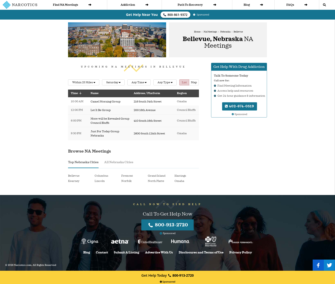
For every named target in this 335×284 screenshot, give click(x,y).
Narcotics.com (22, 265)
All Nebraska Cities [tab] (118, 162)
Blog (247, 5)
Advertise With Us (159, 252)
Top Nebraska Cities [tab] (83, 162)
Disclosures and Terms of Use (201, 252)
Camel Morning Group (106, 101)
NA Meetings (210, 31)
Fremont (127, 176)
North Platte (156, 181)
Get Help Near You (142, 14)
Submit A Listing (126, 252)
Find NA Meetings (65, 5)
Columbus (101, 176)
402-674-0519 (241, 106)
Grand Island (156, 176)
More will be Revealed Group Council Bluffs (110, 121)
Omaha (179, 181)
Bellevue (74, 176)
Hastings (180, 176)
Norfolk (126, 181)
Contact (102, 252)
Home (197, 31)
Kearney (73, 181)
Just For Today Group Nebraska (105, 133)
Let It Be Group (101, 110)
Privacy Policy (240, 252)
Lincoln (100, 181)
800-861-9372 (178, 15)
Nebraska (225, 31)
